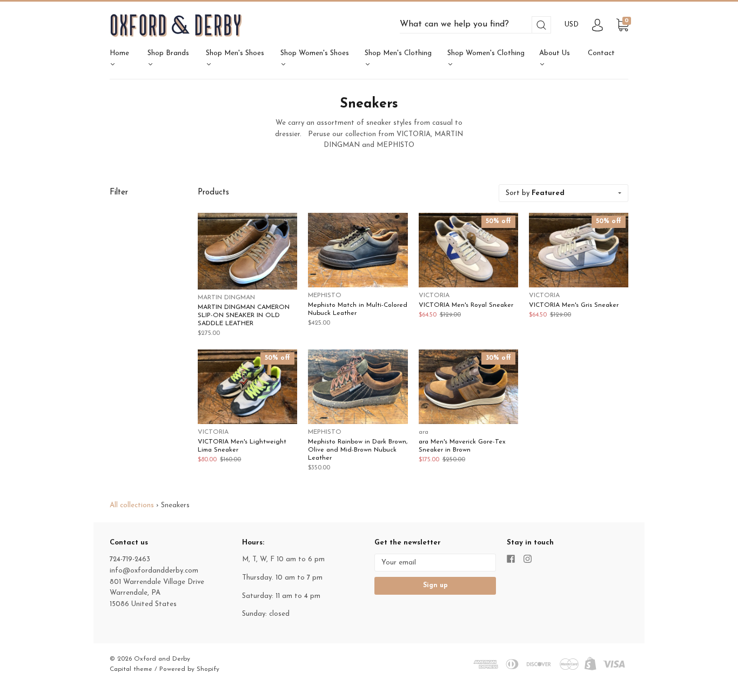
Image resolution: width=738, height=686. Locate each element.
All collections (132, 505)
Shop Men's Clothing (398, 53)
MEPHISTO (324, 295)
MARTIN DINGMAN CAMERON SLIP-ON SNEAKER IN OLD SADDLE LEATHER (244, 315)
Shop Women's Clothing (486, 53)
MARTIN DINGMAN (226, 297)
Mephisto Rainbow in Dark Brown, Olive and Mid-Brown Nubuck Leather (357, 450)
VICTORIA (434, 295)
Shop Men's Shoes (235, 53)
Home (119, 53)
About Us (554, 53)
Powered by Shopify (189, 669)
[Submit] (541, 25)
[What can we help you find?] (475, 24)
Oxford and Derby (162, 659)
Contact (601, 53)
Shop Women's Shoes (314, 53)
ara (423, 432)
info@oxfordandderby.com (154, 570)
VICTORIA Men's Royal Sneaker (466, 305)
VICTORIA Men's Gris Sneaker (574, 305)
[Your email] (435, 562)
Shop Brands (168, 53)
